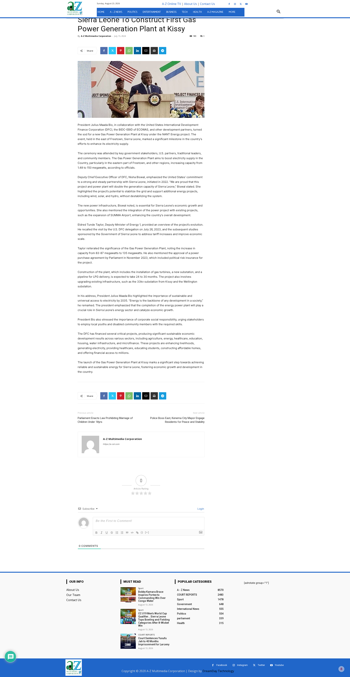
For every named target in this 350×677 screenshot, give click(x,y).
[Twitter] (241, 4)
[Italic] (101, 532)
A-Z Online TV (171, 4)
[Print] (154, 50)
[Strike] (111, 532)
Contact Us (207, 4)
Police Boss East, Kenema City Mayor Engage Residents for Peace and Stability (177, 420)
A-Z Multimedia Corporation (122, 439)
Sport (140, 588)
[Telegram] (162, 50)
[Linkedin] (137, 50)
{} (142, 532)
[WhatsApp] (129, 50)
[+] (147, 532)
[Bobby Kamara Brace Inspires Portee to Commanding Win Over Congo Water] (128, 594)
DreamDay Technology (218, 671)
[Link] (137, 532)
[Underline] (106, 532)
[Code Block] (132, 532)
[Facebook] (229, 4)
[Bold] (96, 532)
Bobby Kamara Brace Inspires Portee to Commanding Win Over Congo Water (152, 596)
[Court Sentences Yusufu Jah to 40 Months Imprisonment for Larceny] (128, 641)
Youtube (279, 665)
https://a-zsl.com (111, 444)
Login (200, 508)
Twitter (261, 665)
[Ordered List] (116, 532)
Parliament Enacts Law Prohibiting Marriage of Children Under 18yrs (105, 420)
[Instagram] (235, 4)
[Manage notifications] (341, 669)
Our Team (73, 595)
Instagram (242, 665)
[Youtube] (246, 4)
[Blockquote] (127, 532)
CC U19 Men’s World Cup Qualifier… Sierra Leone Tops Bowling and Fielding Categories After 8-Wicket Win (154, 619)
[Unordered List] (122, 532)
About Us (190, 4)
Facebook (221, 665)
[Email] (145, 50)
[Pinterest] (120, 50)
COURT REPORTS (146, 635)
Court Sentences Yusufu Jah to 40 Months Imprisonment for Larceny (153, 641)
